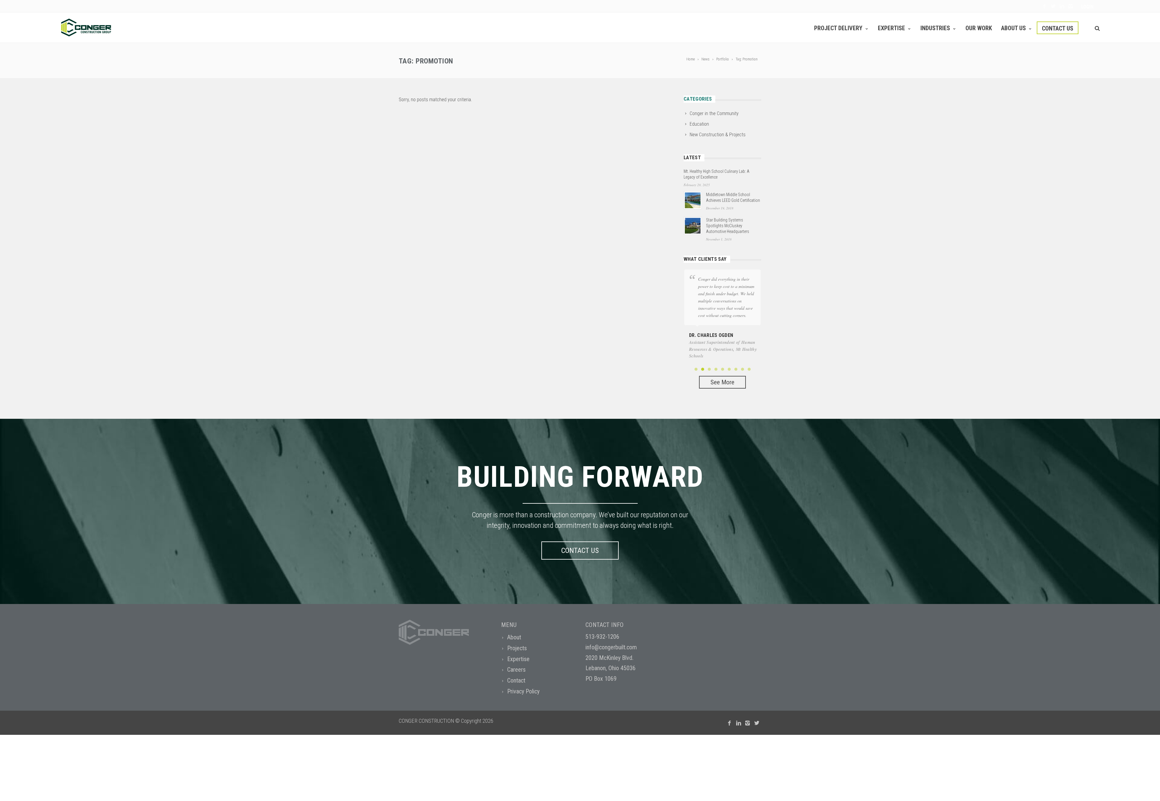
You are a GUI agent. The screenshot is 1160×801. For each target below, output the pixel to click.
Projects (517, 648)
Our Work (978, 28)
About (514, 637)
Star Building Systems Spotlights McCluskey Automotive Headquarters (727, 226)
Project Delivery (838, 28)
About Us (1013, 28)
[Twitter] (1053, 6)
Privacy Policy (523, 691)
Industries (935, 28)
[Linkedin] (1062, 6)
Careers (516, 669)
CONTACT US (580, 550)
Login (1087, 7)
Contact (516, 680)
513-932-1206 (602, 636)
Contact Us (1057, 28)
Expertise (891, 28)
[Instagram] (1070, 6)
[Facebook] (1044, 6)
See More (722, 382)
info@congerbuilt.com (611, 647)
